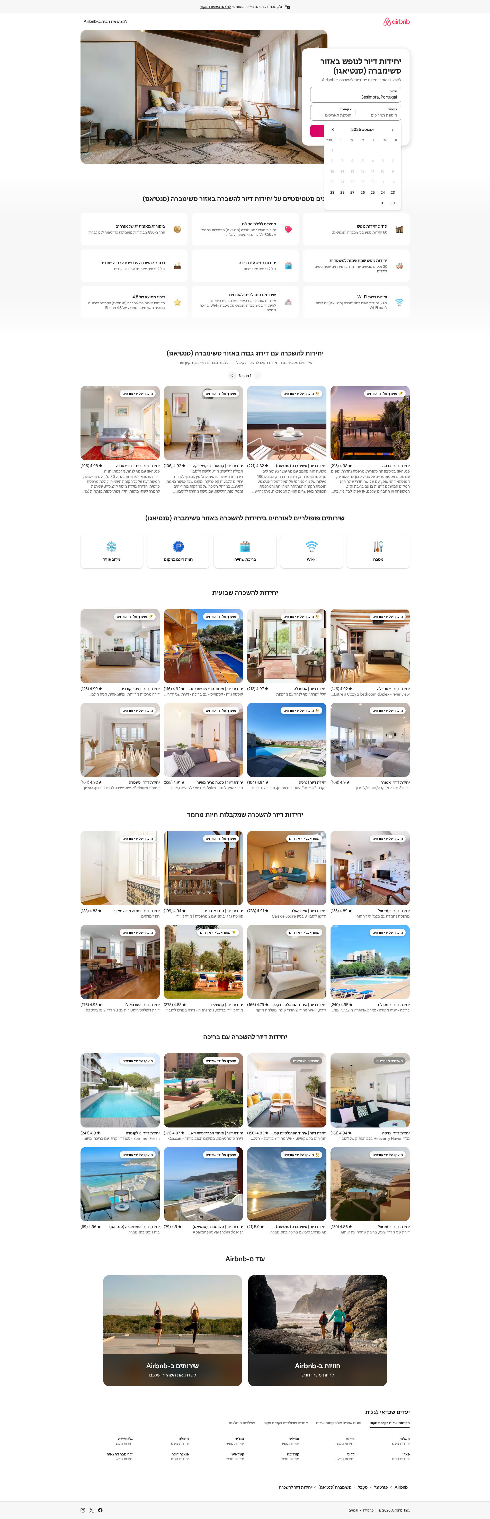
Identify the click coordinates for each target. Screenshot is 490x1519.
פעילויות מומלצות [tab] (242, 1422)
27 (352, 192)
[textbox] (378, 115)
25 (373, 192)
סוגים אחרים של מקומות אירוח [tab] (338, 1422)
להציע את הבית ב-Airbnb (105, 21)
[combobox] (355, 97)
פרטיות (368, 1510)
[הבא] (232, 375)
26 (363, 192)
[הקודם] (257, 375)
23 (393, 192)
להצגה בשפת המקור (215, 6)
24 (383, 192)
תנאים (353, 1510)
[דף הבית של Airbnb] (397, 21)
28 (342, 192)
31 (383, 203)
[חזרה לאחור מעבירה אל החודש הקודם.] (392, 129)
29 (332, 192)
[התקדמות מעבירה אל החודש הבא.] (333, 129)
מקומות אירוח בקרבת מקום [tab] (390, 1422)
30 (392, 203)
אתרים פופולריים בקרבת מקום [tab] (285, 1422)
